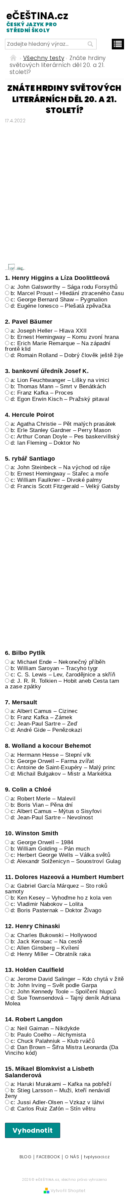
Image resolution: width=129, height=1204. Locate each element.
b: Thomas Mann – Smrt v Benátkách (58, 386)
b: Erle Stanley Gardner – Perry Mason (61, 430)
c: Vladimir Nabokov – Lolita (47, 904)
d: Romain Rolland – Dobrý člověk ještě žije (67, 355)
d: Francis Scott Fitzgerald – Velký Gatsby (65, 486)
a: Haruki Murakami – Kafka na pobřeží (61, 1084)
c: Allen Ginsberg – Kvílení (45, 948)
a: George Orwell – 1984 (42, 842)
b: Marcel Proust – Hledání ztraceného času (67, 293)
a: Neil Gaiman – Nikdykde (45, 1028)
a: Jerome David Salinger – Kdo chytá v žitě (67, 979)
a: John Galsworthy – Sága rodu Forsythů (64, 287)
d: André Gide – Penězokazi (46, 730)
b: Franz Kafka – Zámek (41, 717)
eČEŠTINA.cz (33, 21)
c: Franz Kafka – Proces (42, 393)
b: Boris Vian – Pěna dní (42, 805)
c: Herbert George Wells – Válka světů (60, 855)
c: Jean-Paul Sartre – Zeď (44, 724)
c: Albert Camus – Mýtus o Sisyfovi (56, 811)
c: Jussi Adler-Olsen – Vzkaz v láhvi (58, 1102)
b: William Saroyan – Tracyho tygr (54, 668)
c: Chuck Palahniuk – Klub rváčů (53, 1041)
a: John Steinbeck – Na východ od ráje (60, 467)
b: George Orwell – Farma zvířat (52, 761)
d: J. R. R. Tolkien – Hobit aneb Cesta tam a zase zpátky (62, 684)
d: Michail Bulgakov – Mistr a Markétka (61, 774)
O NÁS (72, 1157)
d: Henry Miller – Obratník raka (51, 954)
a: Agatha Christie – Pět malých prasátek (63, 424)
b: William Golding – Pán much (50, 849)
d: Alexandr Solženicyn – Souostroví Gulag (66, 861)
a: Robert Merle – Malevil (43, 798)
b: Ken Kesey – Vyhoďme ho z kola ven (61, 898)
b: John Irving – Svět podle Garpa (54, 985)
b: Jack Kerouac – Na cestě (46, 941)
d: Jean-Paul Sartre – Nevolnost (52, 817)
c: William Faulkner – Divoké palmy (56, 480)
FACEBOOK (48, 1157)
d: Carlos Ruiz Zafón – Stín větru (53, 1109)
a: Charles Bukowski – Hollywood (54, 935)
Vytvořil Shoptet (68, 1190)
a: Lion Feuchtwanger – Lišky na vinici (60, 380)
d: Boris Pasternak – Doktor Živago (56, 910)
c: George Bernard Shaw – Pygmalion (59, 299)
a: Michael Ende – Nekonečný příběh (58, 662)
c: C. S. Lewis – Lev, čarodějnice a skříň (63, 674)
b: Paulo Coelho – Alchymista (48, 1035)
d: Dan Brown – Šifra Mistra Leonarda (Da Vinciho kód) (61, 1050)
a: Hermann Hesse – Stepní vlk (51, 755)
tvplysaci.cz (96, 1157)
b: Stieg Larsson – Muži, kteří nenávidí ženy (57, 1093)
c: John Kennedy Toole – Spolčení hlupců (63, 991)
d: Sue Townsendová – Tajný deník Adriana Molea (62, 1001)
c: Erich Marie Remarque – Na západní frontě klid (58, 346)
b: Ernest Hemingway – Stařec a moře (59, 474)
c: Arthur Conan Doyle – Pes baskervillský (65, 436)
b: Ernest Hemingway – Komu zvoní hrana (65, 337)
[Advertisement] (64, 191)
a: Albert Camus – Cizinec (44, 711)
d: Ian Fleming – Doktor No (45, 443)
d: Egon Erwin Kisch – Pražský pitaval (60, 399)
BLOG (25, 1157)
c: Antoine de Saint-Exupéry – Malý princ (63, 767)
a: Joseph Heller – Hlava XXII (49, 331)
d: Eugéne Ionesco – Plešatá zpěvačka (61, 306)
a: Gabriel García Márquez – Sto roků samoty (56, 889)
